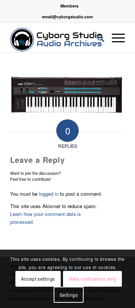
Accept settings (38, 278)
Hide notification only (92, 278)
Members (69, 6)
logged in (48, 193)
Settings (69, 295)
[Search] (97, 38)
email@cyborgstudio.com (67, 16)
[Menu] (114, 38)
